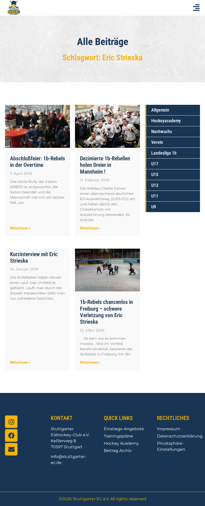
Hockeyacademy (166, 120)
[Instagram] (11, 421)
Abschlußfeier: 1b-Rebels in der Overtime (37, 161)
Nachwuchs (161, 131)
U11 (154, 196)
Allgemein (160, 110)
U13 (154, 185)
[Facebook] (11, 435)
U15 (154, 174)
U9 (153, 206)
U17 (154, 163)
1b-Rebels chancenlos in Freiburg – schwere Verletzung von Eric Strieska (106, 312)
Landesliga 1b (163, 153)
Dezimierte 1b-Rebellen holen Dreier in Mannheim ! (105, 165)
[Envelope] (11, 449)
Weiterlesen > (20, 228)
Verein (157, 142)
